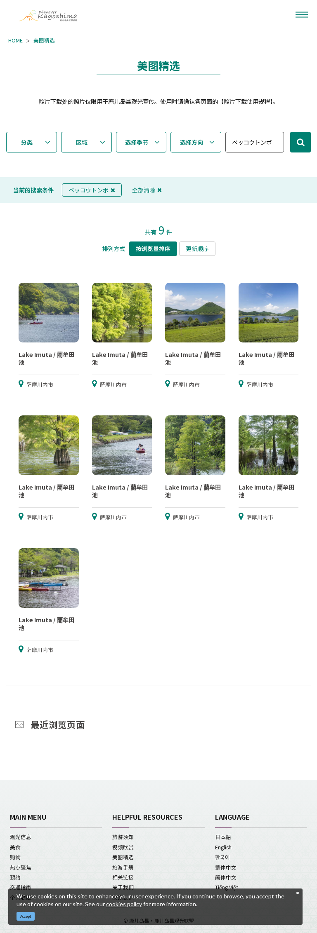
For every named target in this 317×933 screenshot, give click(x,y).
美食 (15, 847)
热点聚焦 (20, 867)
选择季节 (136, 142)
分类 (27, 142)
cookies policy (124, 903)
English (223, 847)
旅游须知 (123, 837)
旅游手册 (123, 867)
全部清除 (143, 190)
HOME (15, 40)
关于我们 (123, 887)
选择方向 (191, 142)
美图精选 (44, 40)
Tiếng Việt (226, 887)
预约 (15, 877)
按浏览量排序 (153, 248)
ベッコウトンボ (89, 190)
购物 (15, 857)
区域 (82, 142)
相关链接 (123, 877)
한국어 (222, 857)
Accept (25, 916)
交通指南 (20, 887)
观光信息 (20, 837)
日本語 (223, 837)
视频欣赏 (123, 847)
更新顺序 (197, 248)
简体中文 (226, 877)
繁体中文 (226, 867)
